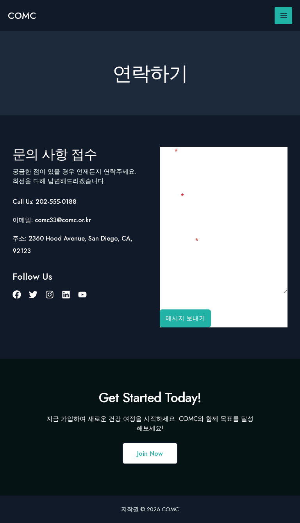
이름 (169, 151)
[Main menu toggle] (283, 16)
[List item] (16, 294)
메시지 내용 (179, 240)
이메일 (172, 195)
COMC (22, 15)
